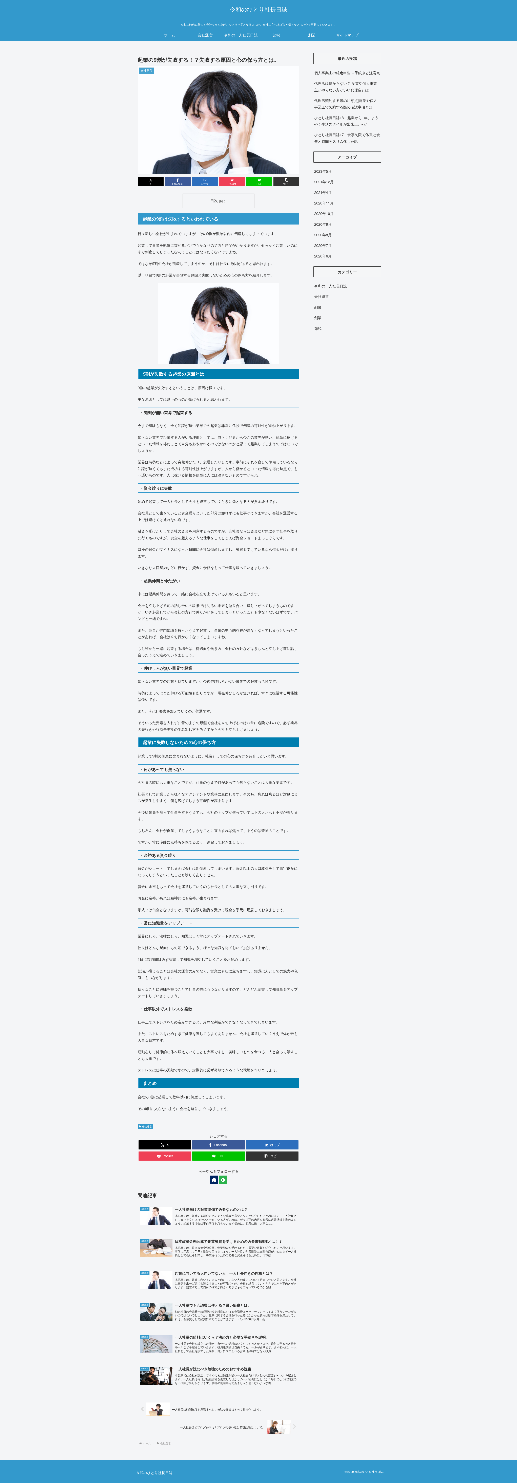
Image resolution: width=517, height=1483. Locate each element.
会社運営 (147, 1126)
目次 (214, 200)
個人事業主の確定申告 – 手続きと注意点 (347, 72)
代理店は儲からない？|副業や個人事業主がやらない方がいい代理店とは (345, 86)
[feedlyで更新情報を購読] (223, 1180)
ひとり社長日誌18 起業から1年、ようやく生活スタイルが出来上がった (346, 121)
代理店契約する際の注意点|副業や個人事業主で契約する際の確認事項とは (345, 103)
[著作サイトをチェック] (214, 1180)
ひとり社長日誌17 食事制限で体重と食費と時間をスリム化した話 (347, 138)
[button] (286, 181)
